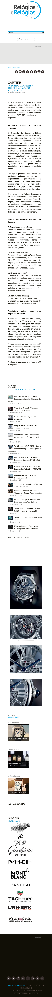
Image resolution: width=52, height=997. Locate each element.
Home (9, 67)
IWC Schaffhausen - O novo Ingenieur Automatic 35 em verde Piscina (24, 399)
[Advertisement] (26, 57)
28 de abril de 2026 (14, 471)
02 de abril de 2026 (14, 480)
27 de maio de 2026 (14, 422)
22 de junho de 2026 (15, 413)
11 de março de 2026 (15, 504)
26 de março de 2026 (21, 486)
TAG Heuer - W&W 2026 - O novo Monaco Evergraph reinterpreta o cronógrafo (24, 448)
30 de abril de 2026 (14, 453)
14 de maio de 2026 (14, 430)
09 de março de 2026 (15, 522)
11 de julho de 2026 (14, 404)
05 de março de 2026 (15, 531)
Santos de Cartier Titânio (18, 739)
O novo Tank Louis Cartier (18, 792)
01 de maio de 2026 (14, 442)
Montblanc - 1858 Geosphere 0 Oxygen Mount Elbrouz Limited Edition (23, 437)
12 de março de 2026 (15, 495)
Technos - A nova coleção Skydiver (28, 484)
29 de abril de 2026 (14, 462)
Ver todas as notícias (18, 537)
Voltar (18, 67)
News (15, 67)
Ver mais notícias (16, 804)
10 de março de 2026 (15, 513)
